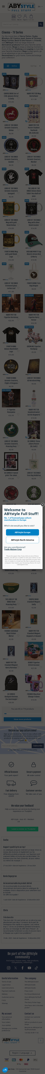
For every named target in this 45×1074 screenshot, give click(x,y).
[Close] (42, 505)
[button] (5, 1070)
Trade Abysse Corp (13, 549)
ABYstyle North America (22, 540)
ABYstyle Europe (22, 532)
